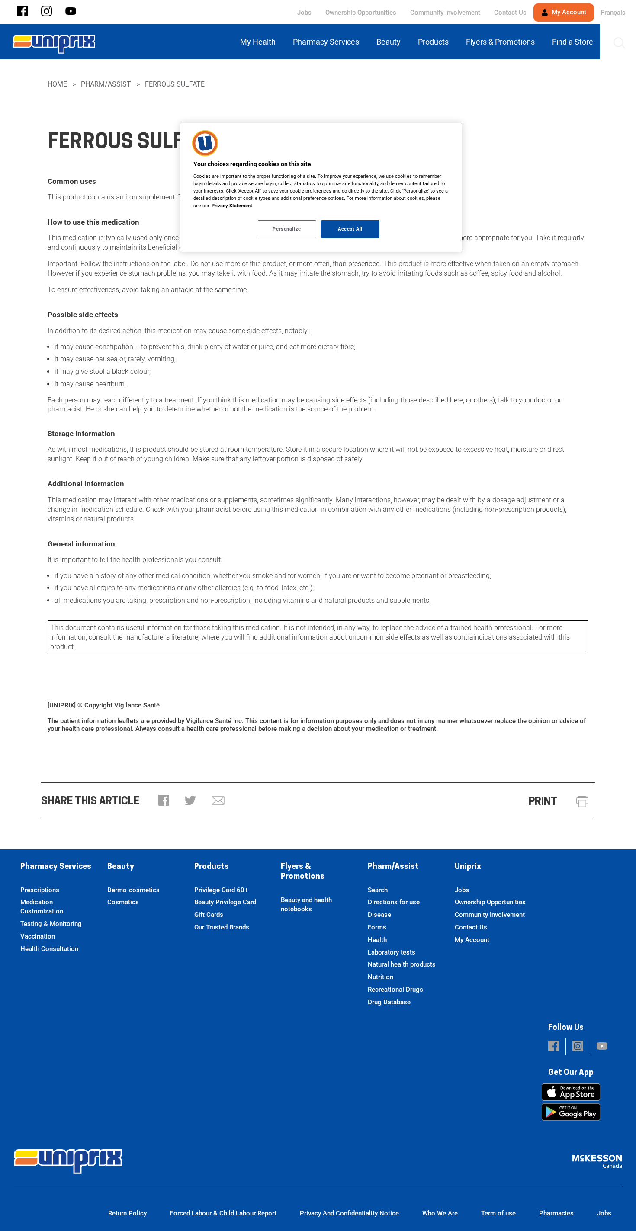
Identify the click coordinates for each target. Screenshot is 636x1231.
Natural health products (402, 964)
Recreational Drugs (395, 989)
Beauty (120, 867)
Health (377, 940)
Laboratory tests (391, 952)
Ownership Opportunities (360, 12)
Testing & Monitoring (51, 924)
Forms (377, 927)
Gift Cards (208, 915)
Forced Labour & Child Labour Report (223, 1213)
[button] (22, 11)
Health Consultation (49, 949)
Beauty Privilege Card (225, 902)
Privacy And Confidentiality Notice (349, 1213)
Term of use (498, 1213)
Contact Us (510, 12)
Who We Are (440, 1213)
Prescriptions (39, 890)
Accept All (350, 229)
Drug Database (389, 1002)
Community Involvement (445, 12)
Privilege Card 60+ (221, 890)
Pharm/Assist (106, 84)
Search (378, 890)
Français (613, 12)
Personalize (287, 229)
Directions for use (394, 902)
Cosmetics (123, 902)
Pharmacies (556, 1213)
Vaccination (37, 936)
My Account (568, 12)
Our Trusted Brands (221, 927)
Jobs (304, 12)
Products (211, 867)
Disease (379, 915)
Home (57, 84)
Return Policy (127, 1213)
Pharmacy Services (55, 867)
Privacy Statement (232, 205)
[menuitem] (259, 42)
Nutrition (380, 977)
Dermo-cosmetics (133, 890)
